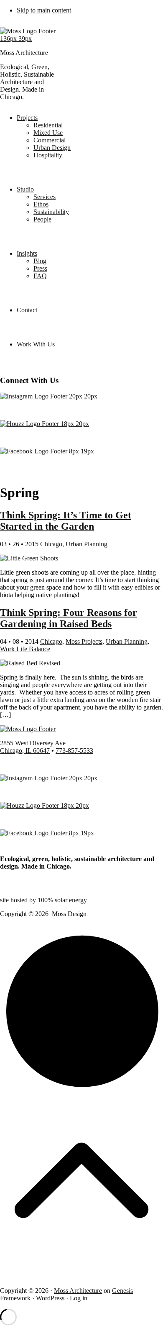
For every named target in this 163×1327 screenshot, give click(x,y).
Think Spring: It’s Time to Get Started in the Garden (65, 521)
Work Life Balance (25, 648)
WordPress (50, 1298)
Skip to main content (44, 10)
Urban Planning (86, 544)
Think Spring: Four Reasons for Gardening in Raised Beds (68, 618)
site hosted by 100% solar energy (43, 900)
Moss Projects (84, 641)
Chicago (51, 544)
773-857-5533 (74, 750)
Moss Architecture (78, 1290)
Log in (78, 1298)
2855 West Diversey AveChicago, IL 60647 (33, 746)
